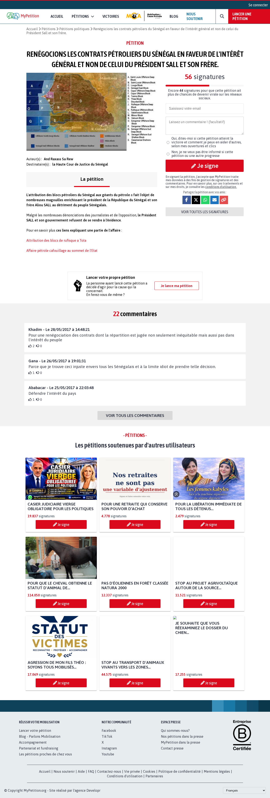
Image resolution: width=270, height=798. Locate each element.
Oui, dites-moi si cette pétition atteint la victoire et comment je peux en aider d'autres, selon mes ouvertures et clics (206, 142)
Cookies (149, 776)
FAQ (91, 776)
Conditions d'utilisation (124, 781)
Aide (81, 776)
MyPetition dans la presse (180, 747)
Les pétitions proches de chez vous (45, 759)
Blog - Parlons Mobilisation (39, 741)
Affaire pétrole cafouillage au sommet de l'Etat (61, 250)
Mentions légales (217, 776)
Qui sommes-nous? (175, 735)
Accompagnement (33, 747)
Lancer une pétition (241, 16)
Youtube (108, 759)
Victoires (111, 16)
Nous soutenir (194, 16)
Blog (174, 16)
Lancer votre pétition (35, 735)
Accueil (57, 16)
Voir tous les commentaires (135, 415)
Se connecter (258, 5)
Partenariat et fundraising (38, 753)
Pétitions (48, 29)
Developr (93, 795)
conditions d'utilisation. (221, 187)
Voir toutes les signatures (204, 211)
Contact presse (172, 753)
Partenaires (154, 781)
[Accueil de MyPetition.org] (23, 16)
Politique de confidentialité (179, 776)
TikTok (107, 741)
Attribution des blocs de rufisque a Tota (56, 240)
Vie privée (132, 776)
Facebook (109, 735)
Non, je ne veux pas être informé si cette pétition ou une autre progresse (202, 154)
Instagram (109, 753)
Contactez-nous (109, 776)
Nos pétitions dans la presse (182, 741)
